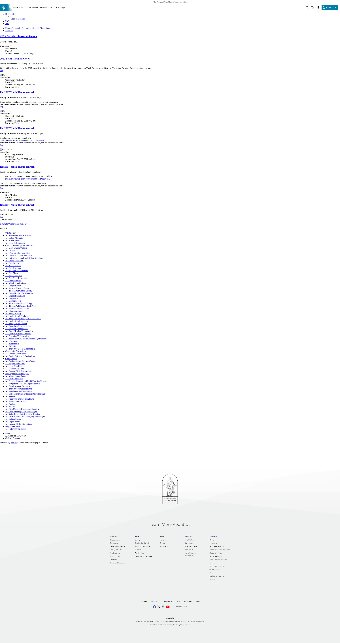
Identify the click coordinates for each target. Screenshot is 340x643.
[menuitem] (18, 19)
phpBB (14, 443)
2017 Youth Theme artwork (18, 36)
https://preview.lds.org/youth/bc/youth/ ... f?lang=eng (22, 140)
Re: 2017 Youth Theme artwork (17, 92)
